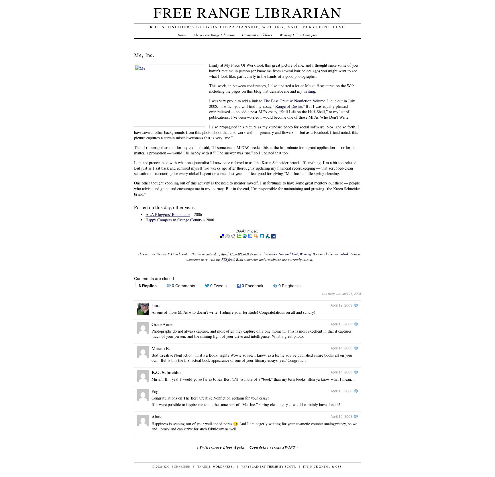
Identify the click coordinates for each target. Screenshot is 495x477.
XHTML (325, 466)
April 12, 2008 (341, 305)
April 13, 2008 (341, 324)
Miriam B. (161, 348)
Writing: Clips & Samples (298, 34)
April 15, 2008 (341, 391)
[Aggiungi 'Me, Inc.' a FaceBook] (273, 237)
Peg (155, 391)
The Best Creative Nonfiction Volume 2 (296, 101)
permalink (341, 253)
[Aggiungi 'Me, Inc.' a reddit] (233, 237)
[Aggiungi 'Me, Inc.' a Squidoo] (256, 237)
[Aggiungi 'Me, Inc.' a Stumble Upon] (244, 237)
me (287, 91)
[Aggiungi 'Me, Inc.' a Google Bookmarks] (250, 237)
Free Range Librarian (248, 12)
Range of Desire (288, 106)
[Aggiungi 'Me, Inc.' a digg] (227, 237)
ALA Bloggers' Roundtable (168, 214)
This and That (288, 253)
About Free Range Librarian (214, 34)
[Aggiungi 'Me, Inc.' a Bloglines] (262, 237)
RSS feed (227, 259)
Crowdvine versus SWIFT (273, 447)
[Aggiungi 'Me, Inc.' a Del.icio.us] (222, 237)
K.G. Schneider (166, 372)
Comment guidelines (257, 34)
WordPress (223, 466)
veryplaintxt (253, 466)
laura (156, 305)
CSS (338, 466)
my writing (306, 91)
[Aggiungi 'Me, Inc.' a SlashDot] (267, 237)
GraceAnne (162, 324)
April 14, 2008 (341, 348)
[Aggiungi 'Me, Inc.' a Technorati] (239, 237)
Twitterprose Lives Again (222, 447)
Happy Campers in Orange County (174, 219)
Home (182, 34)
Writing (305, 253)
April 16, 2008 (341, 417)
